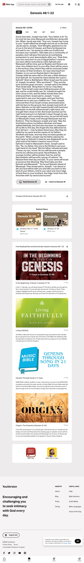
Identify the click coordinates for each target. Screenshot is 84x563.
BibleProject (24, 234)
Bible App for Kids (52, 458)
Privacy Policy (7, 544)
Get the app (59, 4)
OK (78, 541)
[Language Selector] (69, 4)
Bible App (31, 458)
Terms (16, 544)
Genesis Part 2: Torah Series (29, 230)
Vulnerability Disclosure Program (14, 547)
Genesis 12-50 (55, 228)
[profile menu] (77, 4)
